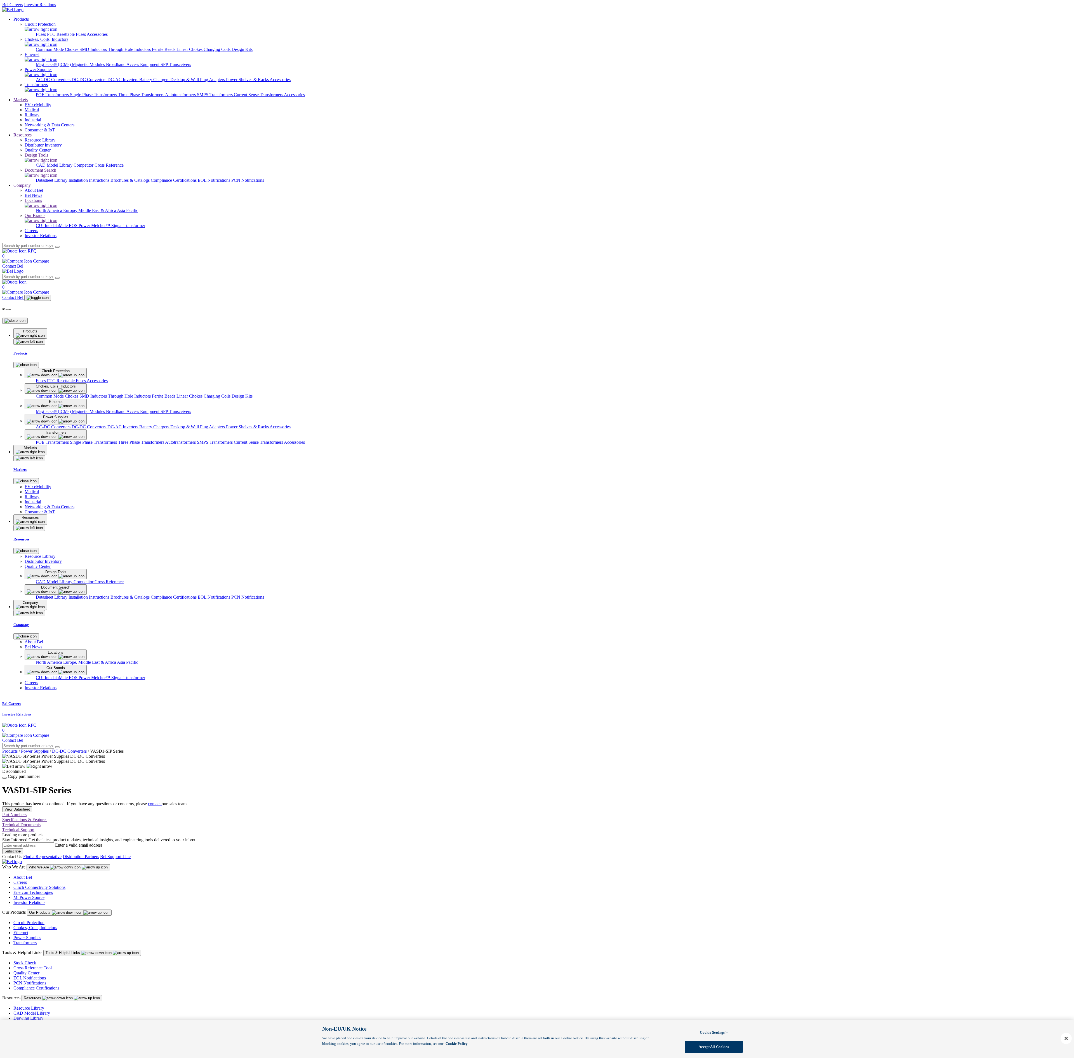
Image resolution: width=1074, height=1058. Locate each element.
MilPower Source (28, 897)
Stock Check (24, 962)
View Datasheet (17, 809)
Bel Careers (12, 4)
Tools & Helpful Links (63, 953)
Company (22, 185)
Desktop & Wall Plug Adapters (198, 79)
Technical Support (18, 829)
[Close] (15, 321)
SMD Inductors (93, 49)
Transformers (25, 942)
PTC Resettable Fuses (67, 34)
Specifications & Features (24, 819)
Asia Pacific (127, 210)
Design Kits (242, 49)
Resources (22, 135)
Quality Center (26, 972)
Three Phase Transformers (141, 94)
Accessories (97, 34)
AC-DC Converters (54, 79)
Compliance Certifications (174, 180)
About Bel (22, 877)
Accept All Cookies (714, 1046)
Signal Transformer (128, 225)
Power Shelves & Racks (248, 79)
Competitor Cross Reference (99, 165)
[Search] (57, 247)
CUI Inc (43, 225)
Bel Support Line (115, 856)
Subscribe (12, 851)
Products (21, 19)
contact (155, 803)
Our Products (40, 912)
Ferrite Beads (164, 49)
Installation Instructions (89, 180)
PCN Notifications (247, 180)
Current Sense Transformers (259, 94)
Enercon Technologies (33, 892)
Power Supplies (35, 751)
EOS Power (80, 225)
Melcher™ (101, 225)
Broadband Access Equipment (133, 64)
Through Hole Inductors (130, 49)
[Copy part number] (4, 778)
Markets (20, 99)
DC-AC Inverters (123, 79)
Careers (20, 882)
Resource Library (28, 1008)
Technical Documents (21, 824)
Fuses (41, 34)
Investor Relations (40, 4)
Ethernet (20, 932)
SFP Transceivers (176, 64)
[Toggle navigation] (37, 298)
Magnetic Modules (89, 64)
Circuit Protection (28, 922)
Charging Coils (218, 49)
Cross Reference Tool (32, 967)
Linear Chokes (190, 49)
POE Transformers (53, 94)
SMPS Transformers (215, 94)
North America (49, 210)
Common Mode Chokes (57, 49)
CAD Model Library (55, 165)
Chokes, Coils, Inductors (35, 927)
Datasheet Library (52, 180)
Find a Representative (42, 856)
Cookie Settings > (713, 1032)
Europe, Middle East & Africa (90, 210)
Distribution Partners (81, 856)
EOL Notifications (214, 180)
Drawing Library (28, 1018)
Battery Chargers (154, 79)
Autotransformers (181, 94)
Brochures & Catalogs (130, 180)
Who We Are (39, 867)
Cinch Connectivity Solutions (39, 887)
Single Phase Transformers (94, 94)
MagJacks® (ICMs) (54, 64)
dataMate (60, 225)
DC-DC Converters (89, 79)
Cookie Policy (457, 1043)
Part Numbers (14, 814)
